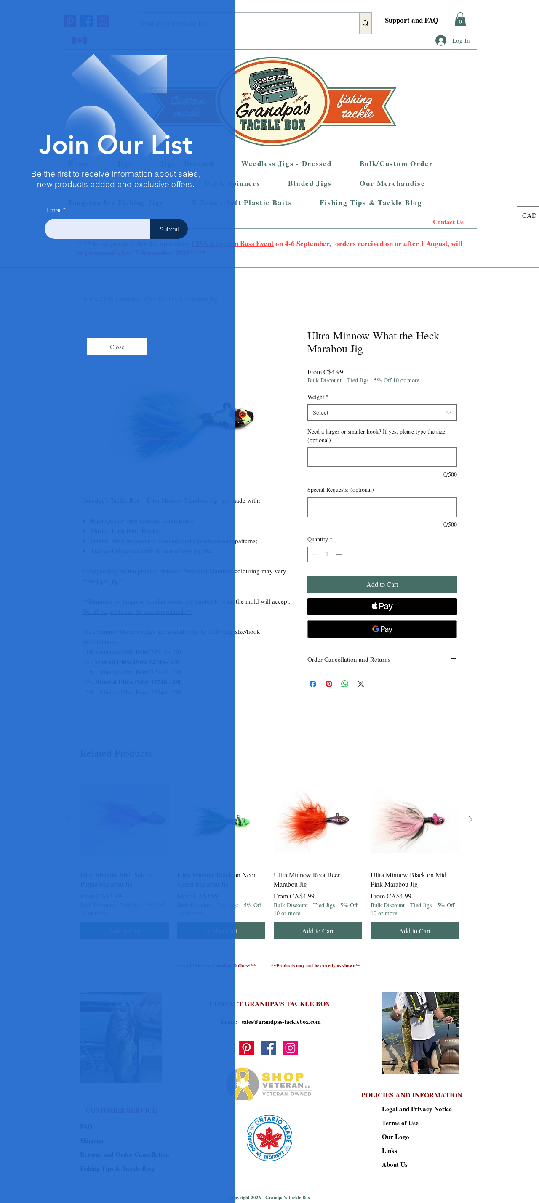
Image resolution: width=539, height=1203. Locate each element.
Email (53, 210)
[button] (117, 346)
